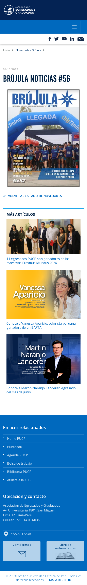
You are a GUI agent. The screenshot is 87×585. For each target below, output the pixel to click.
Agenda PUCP (17, 455)
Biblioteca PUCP (19, 471)
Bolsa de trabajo (19, 463)
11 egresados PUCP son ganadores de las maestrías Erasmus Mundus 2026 (37, 261)
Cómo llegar (21, 534)
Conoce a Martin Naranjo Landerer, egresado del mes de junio (41, 390)
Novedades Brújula (28, 50)
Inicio (6, 50)
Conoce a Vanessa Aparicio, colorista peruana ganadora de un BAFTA (41, 325)
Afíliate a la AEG (19, 480)
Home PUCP (16, 438)
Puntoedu (14, 447)
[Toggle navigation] (74, 27)
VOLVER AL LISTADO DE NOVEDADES (35, 196)
